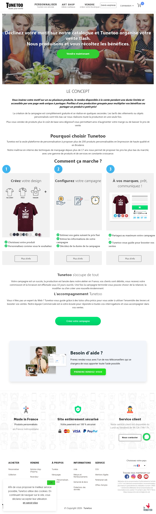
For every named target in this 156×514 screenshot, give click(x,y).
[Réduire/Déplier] (146, 437)
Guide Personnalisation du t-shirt (60, 481)
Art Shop (68, 5)
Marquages (56, 475)
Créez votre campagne (78, 320)
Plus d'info (26, 258)
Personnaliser (46, 5)
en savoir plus (30, 502)
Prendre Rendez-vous (88, 371)
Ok (51, 482)
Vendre (89, 5)
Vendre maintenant (78, 53)
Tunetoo (55, 469)
